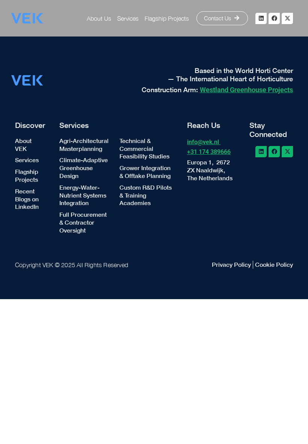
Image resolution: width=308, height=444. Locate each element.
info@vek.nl (203, 142)
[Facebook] (274, 18)
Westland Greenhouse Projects (246, 90)
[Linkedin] (261, 18)
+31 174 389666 (209, 151)
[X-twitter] (287, 18)
